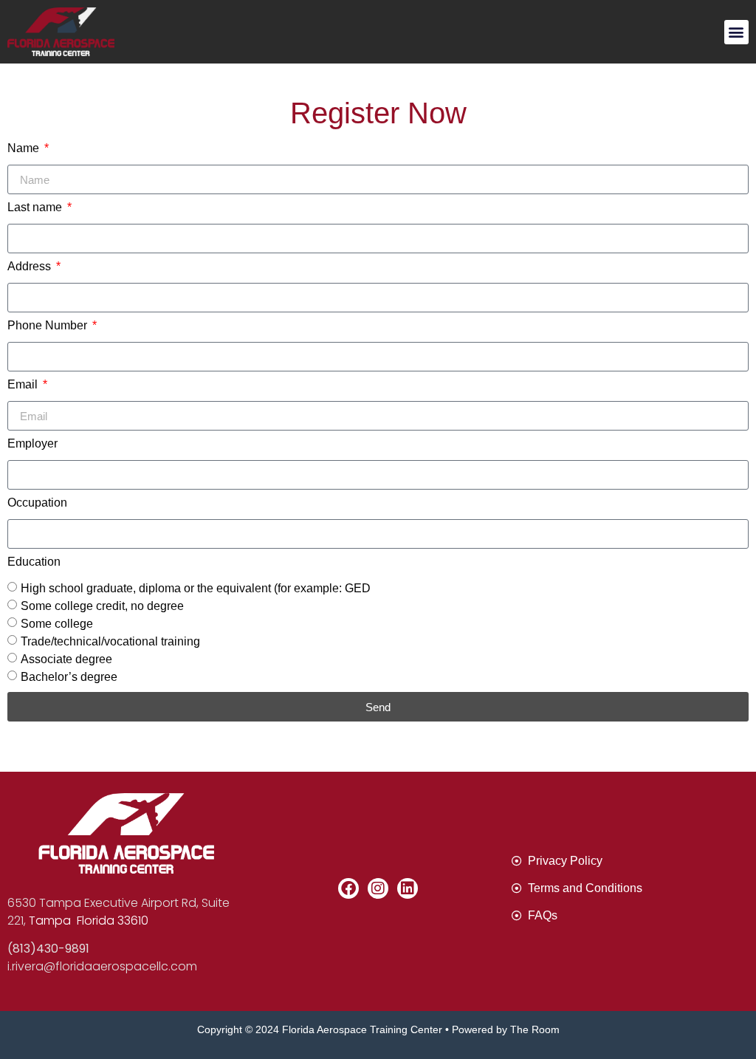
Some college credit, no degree (102, 606)
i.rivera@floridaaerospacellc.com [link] (102, 966)
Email (24, 385)
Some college (57, 623)
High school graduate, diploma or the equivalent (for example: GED (196, 588)
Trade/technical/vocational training (110, 641)
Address (30, 267)
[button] (736, 32)
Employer (32, 444)
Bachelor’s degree (69, 677)
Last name (36, 207)
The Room (535, 1029)
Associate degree (66, 659)
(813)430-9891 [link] (48, 948)
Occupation (37, 503)
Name (24, 148)
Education (34, 562)
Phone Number (48, 326)
